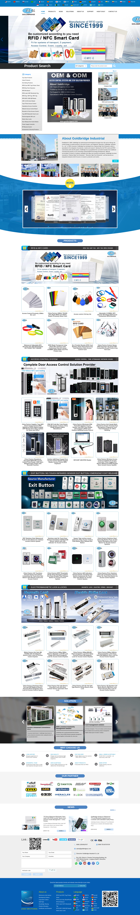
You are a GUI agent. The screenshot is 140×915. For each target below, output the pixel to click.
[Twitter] (63, 844)
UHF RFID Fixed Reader (38, 101)
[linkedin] (46, 844)
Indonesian (41, 5)
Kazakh (93, 5)
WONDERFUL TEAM (31, 763)
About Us (80, 11)
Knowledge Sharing (44, 904)
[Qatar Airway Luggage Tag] (69, 716)
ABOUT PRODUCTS (80, 763)
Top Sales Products (27, 77)
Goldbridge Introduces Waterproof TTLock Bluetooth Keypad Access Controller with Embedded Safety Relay (102, 818)
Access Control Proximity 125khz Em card (33, 314)
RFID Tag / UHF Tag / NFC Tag (29, 95)
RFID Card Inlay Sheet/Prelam (64, 899)
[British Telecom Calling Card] (98, 711)
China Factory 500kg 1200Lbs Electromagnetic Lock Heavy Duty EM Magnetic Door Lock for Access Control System (107, 655)
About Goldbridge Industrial (83, 138)
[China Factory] (70, 39)
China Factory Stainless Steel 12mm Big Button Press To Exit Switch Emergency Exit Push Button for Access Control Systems (107, 541)
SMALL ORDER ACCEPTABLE (107, 754)
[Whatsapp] (35, 844)
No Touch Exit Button (37, 121)
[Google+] (89, 863)
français (42, 1)
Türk (102, 1)
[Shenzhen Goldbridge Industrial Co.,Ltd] (28, 15)
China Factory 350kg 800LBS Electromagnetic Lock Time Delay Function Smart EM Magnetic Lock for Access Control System (82, 655)
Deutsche (84, 1)
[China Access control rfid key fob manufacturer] (82, 297)
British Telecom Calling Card (95, 717)
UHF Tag (34, 95)
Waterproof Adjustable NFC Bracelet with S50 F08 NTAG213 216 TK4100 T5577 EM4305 (33, 347)
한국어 (67, 1)
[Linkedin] (80, 863)
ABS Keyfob (35, 88)
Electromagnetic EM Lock (28, 116)
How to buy (101, 11)
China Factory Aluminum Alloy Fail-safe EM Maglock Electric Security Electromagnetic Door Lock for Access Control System (32, 688)
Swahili (85, 5)
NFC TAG (100, 248)
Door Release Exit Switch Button (30, 121)
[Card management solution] (40, 714)
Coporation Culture (44, 899)
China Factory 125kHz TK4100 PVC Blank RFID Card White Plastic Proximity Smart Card (57, 315)
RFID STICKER (108, 248)
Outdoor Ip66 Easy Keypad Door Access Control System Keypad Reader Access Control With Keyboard (57, 461)
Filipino (50, 5)
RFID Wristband (26, 90)
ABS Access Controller (38, 106)
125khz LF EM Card (37, 85)
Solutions (70, 11)
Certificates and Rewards (45, 908)
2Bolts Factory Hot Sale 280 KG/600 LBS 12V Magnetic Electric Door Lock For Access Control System (33, 655)
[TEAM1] (90, 170)
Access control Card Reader (39, 98)
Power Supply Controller (28, 124)
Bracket (110, 587)
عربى (34, 1)
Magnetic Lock (87, 587)
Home (43, 11)
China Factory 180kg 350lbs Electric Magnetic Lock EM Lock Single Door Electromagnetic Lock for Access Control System (57, 655)
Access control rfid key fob (82, 314)
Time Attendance (94, 359)
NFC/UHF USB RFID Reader (82, 460)
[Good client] (70, 170)
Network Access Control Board (30, 108)
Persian (115, 1)
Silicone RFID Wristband (38, 90)
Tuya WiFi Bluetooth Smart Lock (30, 114)
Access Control (81, 359)
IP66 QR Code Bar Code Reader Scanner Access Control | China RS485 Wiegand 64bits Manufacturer (57, 427)
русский (26, 1)
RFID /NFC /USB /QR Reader (29, 98)
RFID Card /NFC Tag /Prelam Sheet (31, 85)
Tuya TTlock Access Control (29, 103)
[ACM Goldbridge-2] (109, 170)
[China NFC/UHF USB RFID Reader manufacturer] (82, 443)
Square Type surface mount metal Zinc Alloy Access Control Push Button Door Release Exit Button (82, 541)
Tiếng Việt (133, 1)
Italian (75, 1)
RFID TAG (86, 248)
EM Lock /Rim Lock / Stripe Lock (40, 82)
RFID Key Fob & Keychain (28, 88)
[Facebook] (72, 844)
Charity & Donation (43, 906)
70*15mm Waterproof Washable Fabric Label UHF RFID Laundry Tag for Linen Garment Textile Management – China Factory (54, 819)
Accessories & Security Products (30, 129)
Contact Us (112, 11)
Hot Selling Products (27, 82)
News (61, 11)
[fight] (30, 170)
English (9, 1)
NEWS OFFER (103, 763)
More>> (115, 71)
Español (51, 1)
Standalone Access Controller (29, 106)
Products (52, 11)
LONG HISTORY (30, 754)
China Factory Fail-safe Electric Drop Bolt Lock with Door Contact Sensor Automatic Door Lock (57, 688)
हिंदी (108, 1)
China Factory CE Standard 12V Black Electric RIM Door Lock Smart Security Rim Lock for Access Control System (107, 688)
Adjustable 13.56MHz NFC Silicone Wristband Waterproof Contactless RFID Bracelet (107, 315)
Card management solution (36, 725)
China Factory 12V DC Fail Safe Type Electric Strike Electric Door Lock (82, 687)
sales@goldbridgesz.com (83, 848)
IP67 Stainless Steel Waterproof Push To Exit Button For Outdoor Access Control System (32, 540)
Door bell (34, 131)
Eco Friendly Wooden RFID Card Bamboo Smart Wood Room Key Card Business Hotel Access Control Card (82, 347)
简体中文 (18, 1)
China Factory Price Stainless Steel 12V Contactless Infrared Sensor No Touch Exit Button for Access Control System (107, 575)
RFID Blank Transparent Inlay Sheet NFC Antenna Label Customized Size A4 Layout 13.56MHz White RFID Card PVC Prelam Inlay (57, 348)
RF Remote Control (27, 127)
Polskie (123, 1)
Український (76, 5)
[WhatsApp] (76, 863)
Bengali (66, 5)
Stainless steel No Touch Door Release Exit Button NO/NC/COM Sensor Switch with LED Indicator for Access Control (57, 541)
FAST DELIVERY (79, 754)
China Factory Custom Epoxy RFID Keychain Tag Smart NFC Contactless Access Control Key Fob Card (107, 347)
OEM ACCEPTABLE (56, 763)
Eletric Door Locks (27, 119)
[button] (67, 61)
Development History (44, 897)
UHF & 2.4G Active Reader (28, 101)
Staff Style (41, 901)
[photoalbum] (50, 170)
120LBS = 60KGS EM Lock (39, 116)
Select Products (26, 80)
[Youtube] (55, 844)
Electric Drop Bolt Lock (38, 119)
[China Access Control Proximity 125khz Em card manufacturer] (33, 297)
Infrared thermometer (37, 129)
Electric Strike (99, 587)
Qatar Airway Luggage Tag (65, 729)
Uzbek (101, 5)
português (93, 1)
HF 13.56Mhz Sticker (37, 93)
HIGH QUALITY (55, 754)
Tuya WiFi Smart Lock (37, 113)
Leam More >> (39, 311)
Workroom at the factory (45, 895)
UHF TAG (93, 248)
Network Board (107, 359)
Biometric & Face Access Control (30, 111)
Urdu (58, 5)
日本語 (59, 1)
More (115, 161)
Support (90, 11)
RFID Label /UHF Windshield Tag (30, 93)
